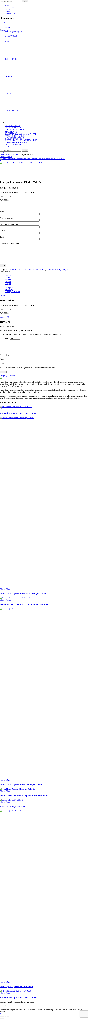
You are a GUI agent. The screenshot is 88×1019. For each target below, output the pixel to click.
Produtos (8, 9)
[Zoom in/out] (8, 1016)
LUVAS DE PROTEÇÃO (14, 138)
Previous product (6, 157)
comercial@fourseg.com (13, 32)
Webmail (8, 27)
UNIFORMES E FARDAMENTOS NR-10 (21, 140)
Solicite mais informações (9, 208)
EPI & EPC (9, 146)
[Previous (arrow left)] (1, 1018)
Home (7, 5)
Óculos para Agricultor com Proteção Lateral (21, 784)
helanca (55, 270)
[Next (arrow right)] (3, 1018)
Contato (7, 11)
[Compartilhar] (3, 1016)
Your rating (5, 338)
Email (3, 363)
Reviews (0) (9, 290)
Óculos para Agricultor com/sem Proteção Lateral (23, 593)
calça (49, 270)
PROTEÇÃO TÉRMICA (14, 144)
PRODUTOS (10, 76)
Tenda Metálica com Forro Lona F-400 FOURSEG (24, 604)
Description (9, 288)
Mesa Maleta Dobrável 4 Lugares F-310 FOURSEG (24, 795)
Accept (2, 1014)
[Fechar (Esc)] (1, 1016)
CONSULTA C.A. (11, 110)
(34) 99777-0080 (11, 36)
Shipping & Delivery (12, 292)
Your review (5, 355)
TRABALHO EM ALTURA (15, 136)
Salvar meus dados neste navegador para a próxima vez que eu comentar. (29, 368)
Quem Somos (9, 7)
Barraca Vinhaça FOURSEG (13, 806)
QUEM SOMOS (11, 59)
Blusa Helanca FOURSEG (35, 163)
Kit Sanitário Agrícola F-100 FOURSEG (19, 997)
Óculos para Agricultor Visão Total (16, 986)
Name (3, 359)
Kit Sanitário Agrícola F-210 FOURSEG (19, 413)
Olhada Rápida (5, 409)
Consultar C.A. (10, 13)
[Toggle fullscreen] (5, 1016)
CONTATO (9, 93)
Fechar (2, 22)
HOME (7, 42)
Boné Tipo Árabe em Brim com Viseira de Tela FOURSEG (43, 159)
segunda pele (63, 270)
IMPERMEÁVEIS (11, 132)
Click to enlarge (5, 177)
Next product (5, 161)
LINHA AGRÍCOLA (12, 126)
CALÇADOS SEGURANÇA (16, 142)
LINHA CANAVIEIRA (13, 128)
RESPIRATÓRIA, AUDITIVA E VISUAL (20, 134)
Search (25, 1)
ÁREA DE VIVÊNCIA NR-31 (16, 130)
